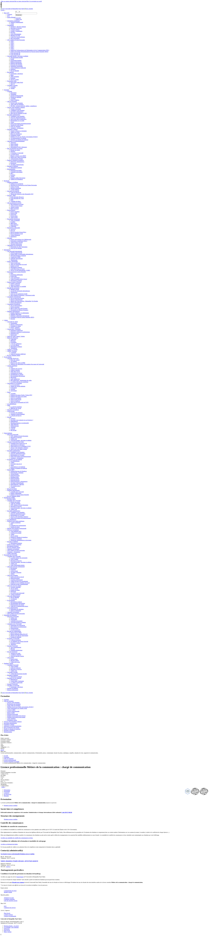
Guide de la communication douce (19, 606)
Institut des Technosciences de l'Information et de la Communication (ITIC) (29, 50)
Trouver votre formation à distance (16, 107)
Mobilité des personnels (13, 288)
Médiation (13, 340)
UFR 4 (12, 45)
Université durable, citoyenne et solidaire (17, 56)
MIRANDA (13, 223)
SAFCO (8, 866)
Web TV (12, 84)
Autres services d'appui (16, 205)
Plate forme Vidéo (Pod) (16, 82)
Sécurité (9, 417)
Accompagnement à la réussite (18, 138)
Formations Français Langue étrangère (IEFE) (22, 317)
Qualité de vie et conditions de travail (20, 582)
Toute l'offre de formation (17, 104)
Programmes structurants (13, 219)
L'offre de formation (15, 640)
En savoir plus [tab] (7, 794)
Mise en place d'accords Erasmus (18, 308)
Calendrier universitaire (16, 172)
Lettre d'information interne (17, 565)
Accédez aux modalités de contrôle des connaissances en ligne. (17, 838)
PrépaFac (12, 151)
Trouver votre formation (16, 103)
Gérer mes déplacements (13, 596)
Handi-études (19, 877)
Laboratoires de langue (16, 373)
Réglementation (11, 169)
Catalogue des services (16, 368)
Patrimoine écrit (14, 333)
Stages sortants (14, 145)
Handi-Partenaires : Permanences (18, 481)
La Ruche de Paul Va (15, 415)
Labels (12, 23)
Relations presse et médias (10, 805)
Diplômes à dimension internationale (19, 316)
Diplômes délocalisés (15, 314)
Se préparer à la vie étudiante (14, 459)
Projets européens (15, 211)
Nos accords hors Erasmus (17, 298)
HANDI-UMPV (11, 499)
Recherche (6, 180)
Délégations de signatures (17, 609)
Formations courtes (15, 135)
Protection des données (16, 65)
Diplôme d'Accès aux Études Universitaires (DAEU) (24, 136)
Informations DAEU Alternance (18, 147)
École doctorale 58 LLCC (17, 197)
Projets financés (11, 210)
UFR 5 (12, 47)
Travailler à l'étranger (15, 572)
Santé (8, 405)
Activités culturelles (15, 587)
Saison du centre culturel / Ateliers (16, 336)
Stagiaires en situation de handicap (19, 139)
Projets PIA (13, 214)
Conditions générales (15, 654)
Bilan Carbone (7, 931)
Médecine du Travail (15, 408)
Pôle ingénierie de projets (16, 204)
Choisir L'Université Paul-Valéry (15, 442)
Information (13, 92)
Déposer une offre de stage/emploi (19, 635)
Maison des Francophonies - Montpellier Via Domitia (24, 301)
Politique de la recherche (16, 183)
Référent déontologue (16, 62)
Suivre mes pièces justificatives (18, 119)
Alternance (13, 142)
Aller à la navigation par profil (34, 1)
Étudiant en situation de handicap (19, 537)
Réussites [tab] (6, 795)
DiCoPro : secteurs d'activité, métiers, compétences (23, 106)
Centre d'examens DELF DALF (18, 279)
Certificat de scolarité (15, 533)
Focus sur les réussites (16, 248)
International (7, 249)
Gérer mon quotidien (12, 575)
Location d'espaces (15, 629)
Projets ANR (13, 213)
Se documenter (11, 600)
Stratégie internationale (16, 252)
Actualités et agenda (12, 85)
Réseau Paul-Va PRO (16, 632)
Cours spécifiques (15, 277)
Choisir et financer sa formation (18, 131)
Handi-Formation (14, 478)
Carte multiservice (15, 379)
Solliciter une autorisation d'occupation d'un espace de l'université (27, 364)
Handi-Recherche (15, 480)
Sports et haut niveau (15, 399)
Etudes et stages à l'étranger (14, 282)
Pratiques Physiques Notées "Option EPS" (21, 395)
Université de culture (12, 321)
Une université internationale (14, 251)
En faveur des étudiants (16, 412)
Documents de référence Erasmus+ (19, 310)
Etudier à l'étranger (15, 283)
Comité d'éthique (14, 189)
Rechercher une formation (14, 704)
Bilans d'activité (14, 208)
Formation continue (15, 643)
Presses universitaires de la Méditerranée (20, 239)
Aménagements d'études (16, 158)
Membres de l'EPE (15, 35)
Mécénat (12, 648)
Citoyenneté (13, 390)
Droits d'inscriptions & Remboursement (20, 123)
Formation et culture (15, 326)
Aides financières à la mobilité (18, 286)
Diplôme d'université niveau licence (16, 715)
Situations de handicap (13, 409)
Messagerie (13, 377)
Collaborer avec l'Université (14, 624)
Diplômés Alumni (8, 663)
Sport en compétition (15, 398)
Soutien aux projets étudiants (17, 386)
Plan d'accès (7, 913)
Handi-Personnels (15, 475)
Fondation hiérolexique (16, 650)
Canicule (12, 429)
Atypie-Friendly (14, 474)
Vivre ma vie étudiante (13, 530)
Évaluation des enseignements (18, 525)
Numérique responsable (16, 66)
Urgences (9, 14)
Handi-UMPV (11, 469)
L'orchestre (13, 352)
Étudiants (12, 78)
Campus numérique (12, 365)
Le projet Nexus (14, 154)
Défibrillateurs (14, 421)
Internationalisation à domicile (18, 255)
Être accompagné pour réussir (14, 148)
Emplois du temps (15, 527)
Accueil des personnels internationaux (20, 291)
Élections (12, 32)
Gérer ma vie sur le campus (14, 585)
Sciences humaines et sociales (11, 761)
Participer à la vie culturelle (14, 678)
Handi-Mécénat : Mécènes (17, 484)
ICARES (12, 222)
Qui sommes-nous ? (15, 486)
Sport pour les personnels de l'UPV (19, 402)
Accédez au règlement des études (9, 844)
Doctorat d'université (12, 714)
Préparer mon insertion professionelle (16, 528)
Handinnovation (14, 477)
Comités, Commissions (16, 31)
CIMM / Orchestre (12, 351)
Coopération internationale (14, 296)
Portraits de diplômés (15, 97)
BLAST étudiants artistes (13, 355)
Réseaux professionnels (16, 324)
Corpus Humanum (15, 235)
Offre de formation (12, 101)
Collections (13, 339)
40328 (2, 750)
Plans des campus (15, 360)
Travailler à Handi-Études (17, 164)
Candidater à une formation (17, 110)
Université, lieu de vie (12, 358)
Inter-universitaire (15, 38)
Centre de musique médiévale (18, 354)
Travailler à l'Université (13, 685)
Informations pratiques (16, 167)
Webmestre (7, 929)
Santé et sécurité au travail (17, 577)
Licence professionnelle (13, 711)
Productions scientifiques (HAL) (18, 241)
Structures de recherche (13, 191)
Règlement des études (16, 170)
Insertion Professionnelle (16, 95)
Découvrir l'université (12, 434)
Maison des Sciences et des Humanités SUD (21, 194)
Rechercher (18, 15)
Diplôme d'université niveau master (16, 717)
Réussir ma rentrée (15, 150)
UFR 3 (12, 44)
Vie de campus (8, 357)
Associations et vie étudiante (14, 383)
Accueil (6, 755)
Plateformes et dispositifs (13, 227)
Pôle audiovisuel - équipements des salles (21, 380)
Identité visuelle (8, 892)
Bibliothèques (14, 679)
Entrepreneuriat (14, 628)
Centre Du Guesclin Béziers (17, 37)
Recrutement (10, 72)
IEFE (11, 273)
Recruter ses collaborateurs (14, 631)
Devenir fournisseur (12, 651)
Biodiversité (13, 335)
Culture (6, 320)
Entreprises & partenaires (10, 615)
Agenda (12, 88)
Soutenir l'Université (12, 646)
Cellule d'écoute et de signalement (19, 581)
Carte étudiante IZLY (15, 531)
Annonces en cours (15, 653)
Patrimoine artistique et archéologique (20, 332)
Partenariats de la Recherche (17, 625)
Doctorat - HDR (11, 195)
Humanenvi (13, 236)
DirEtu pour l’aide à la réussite (18, 157)
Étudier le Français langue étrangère (19, 494)
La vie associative (15, 384)
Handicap (12, 69)
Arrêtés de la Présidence (16, 179)
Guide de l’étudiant (15, 503)
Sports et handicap (15, 401)
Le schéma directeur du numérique (19, 382)
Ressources (13, 163)
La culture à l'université (16, 682)
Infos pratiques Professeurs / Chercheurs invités (22, 295)
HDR (11, 200)
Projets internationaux (16, 302)
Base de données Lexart (16, 233)
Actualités (13, 87)
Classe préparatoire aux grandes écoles (17, 708)
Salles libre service (15, 371)
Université (18, 18)
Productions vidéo (11, 81)
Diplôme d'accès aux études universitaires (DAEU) (20, 707)
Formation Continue (12, 129)
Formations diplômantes (16, 274)
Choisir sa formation (15, 109)
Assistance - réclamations (16, 128)
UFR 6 (12, 48)
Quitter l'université (12, 553)
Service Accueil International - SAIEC (20, 270)
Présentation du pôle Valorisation (18, 247)
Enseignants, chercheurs (16, 73)
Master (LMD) (11, 712)
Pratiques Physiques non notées (18, 396)
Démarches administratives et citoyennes (20, 540)
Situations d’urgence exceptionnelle (19, 423)
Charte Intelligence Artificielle (18, 67)
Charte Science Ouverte (16, 242)
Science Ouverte (14, 186)
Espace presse (14, 659)
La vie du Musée (14, 345)
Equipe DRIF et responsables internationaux (21, 254)
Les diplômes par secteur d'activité (19, 641)
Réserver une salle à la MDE (17, 362)
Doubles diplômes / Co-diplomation (19, 313)
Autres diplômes (11, 718)
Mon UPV (6, 13)
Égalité (12, 59)
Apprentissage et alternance (17, 444)
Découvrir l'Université (13, 616)
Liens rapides (10, 657)
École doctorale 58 (15, 53)
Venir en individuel (15, 263)
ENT (8, 16)
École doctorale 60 (15, 54)
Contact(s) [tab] (6, 793)
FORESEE (13, 226)
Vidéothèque (13, 348)
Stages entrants (14, 144)
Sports (8, 392)
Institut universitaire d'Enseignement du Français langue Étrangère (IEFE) (29, 51)
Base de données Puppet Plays (18, 232)
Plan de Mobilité (14, 70)
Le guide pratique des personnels (18, 558)
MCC (11, 173)
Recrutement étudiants (13, 546)
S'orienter (9, 91)
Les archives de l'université (17, 593)
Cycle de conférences (15, 343)
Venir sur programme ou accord (18, 264)
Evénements (13, 387)
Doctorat (12, 318)
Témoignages (13, 260)
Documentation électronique (17, 376)
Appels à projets (14, 207)
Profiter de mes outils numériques (15, 521)
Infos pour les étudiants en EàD (18, 113)
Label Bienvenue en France (17, 269)
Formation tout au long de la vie (18, 443)
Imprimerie (13, 591)
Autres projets (14, 217)
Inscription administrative (16, 112)
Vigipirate (13, 427)
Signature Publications (16, 244)
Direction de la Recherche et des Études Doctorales (23, 185)
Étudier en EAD (14, 266)
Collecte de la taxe (15, 662)
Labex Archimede (15, 220)
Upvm (2, 10)
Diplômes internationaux (13, 311)
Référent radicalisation (16, 63)
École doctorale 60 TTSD (17, 198)
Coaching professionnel (16, 580)
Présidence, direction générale (18, 26)
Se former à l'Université (13, 638)
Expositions (13, 342)
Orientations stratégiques (13, 21)
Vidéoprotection (14, 426)
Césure (12, 122)
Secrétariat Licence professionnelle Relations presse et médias (17, 854)
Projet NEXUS (14, 225)
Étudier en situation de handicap (15, 160)
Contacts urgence (8, 914)
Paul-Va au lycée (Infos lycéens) (18, 449)
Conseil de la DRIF (15, 257)
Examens (12, 175)
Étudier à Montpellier (15, 493)
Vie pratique (13, 361)
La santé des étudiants (16, 407)
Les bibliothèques (11, 404)
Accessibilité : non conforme (11, 927)
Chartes (12, 176)
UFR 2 (12, 43)
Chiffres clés (18, 19)
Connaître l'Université (12, 665)
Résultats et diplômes (12, 166)
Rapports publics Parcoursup (17, 178)
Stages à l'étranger (15, 285)
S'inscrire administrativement (17, 117)
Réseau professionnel (12, 690)
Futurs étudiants (8, 433)
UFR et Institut (14, 559)
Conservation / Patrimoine (14, 329)
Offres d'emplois (14, 76)
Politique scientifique (12, 182)
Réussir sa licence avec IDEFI (18, 156)
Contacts (12, 487)
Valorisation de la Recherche (14, 245)
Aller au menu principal (20, 1)
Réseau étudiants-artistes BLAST (19, 634)
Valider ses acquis (15, 132)
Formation (6, 90)
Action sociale (11, 411)
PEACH (12, 230)
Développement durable (16, 57)
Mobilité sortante (14, 289)
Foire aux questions (15, 126)
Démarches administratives (17, 161)
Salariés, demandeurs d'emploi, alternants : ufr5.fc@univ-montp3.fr (19, 861)
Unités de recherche (15, 668)
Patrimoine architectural (16, 330)
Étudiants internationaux (13, 490)
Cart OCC (13, 229)
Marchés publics (14, 660)
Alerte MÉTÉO (14, 424)
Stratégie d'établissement (16, 22)
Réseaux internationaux (16, 299)
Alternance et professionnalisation (16, 141)
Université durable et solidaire (18, 622)
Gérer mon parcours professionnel (16, 566)
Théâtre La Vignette (12, 349)
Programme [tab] (7, 791)
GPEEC (12, 574)
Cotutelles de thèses (15, 201)
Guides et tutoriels (15, 370)
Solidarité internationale (16, 258)
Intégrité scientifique (15, 188)
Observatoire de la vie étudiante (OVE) (20, 446)
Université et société (12, 672)
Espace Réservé (11, 17)
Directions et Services (16, 28)
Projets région (14, 216)
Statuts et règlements (15, 610)
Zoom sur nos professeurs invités (18, 293)
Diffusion (9, 238)
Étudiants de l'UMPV (9, 497)
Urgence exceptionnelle (10, 916)
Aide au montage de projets (14, 203)
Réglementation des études (17, 604)
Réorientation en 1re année (17, 120)
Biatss (12, 75)
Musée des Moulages (12, 338)
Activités (12, 389)
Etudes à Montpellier (12, 261)
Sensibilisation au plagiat (16, 374)
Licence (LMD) (11, 710)
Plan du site (7, 930)
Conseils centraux (15, 29)
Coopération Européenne (13, 304)
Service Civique (14, 79)
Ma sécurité (13, 430)
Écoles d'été (13, 276)
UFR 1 (12, 41)
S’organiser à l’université (16, 153)
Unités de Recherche (15, 192)
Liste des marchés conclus (17, 656)
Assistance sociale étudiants (17, 414)
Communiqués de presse (10, 890)
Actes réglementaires (15, 34)
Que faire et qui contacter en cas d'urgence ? (21, 420)
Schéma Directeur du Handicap (18, 471)
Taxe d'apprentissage (15, 647)
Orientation (13, 94)
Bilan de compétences (16, 134)
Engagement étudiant (15, 60)
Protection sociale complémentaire (19, 584)
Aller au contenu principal (7, 1)
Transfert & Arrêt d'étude (16, 125)
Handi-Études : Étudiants (16, 472)
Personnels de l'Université (10, 555)
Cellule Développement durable (18, 673)
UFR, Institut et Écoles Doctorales (16, 40)
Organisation (10, 25)
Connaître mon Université (17, 491)
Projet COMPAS (14, 100)
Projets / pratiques (15, 327)
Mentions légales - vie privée (11, 926)
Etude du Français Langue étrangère (16, 271)
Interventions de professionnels (18, 626)
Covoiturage (13, 599)
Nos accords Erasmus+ (16, 305)
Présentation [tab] (7, 790)
